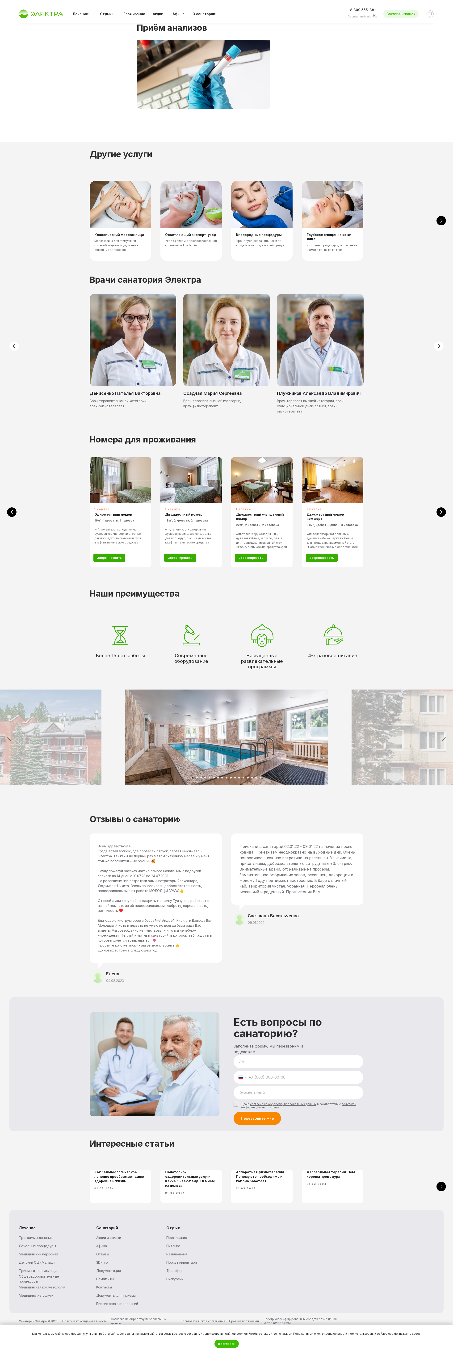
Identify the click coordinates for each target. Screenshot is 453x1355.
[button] (401, 14)
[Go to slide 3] (201, 777)
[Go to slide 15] (252, 777)
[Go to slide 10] (231, 777)
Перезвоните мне (257, 1118)
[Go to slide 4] (205, 777)
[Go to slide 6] (214, 777)
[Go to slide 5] (209, 777)
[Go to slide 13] (243, 777)
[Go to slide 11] (235, 777)
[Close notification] (449, 1328)
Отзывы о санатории (134, 819)
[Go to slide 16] (256, 777)
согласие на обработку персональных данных (283, 1104)
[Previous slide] (12, 512)
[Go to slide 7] (218, 777)
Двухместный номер (183, 514)
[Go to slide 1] (192, 777)
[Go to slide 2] (197, 777)
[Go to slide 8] (222, 777)
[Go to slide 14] (248, 777)
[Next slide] (441, 220)
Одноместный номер (113, 514)
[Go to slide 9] (226, 777)
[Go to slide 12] (239, 777)
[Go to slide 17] (260, 777)
